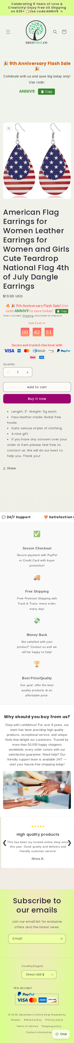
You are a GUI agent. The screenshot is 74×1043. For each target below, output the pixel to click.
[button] (8, 31)
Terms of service (27, 1026)
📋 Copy (46, 91)
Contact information (39, 1032)
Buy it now (37, 399)
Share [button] (11, 468)
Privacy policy (54, 1019)
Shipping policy (51, 1026)
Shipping (28, 315)
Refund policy (33, 1019)
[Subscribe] (61, 939)
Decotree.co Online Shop (34, 1014)
